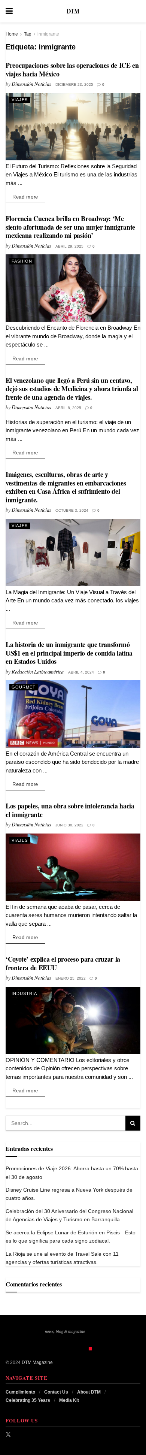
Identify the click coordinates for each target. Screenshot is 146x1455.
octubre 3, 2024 (71, 510)
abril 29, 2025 (69, 246)
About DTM (89, 1392)
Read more (28, 197)
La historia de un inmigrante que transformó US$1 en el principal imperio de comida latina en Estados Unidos (69, 652)
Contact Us (56, 1392)
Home (12, 34)
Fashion (22, 261)
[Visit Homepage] (73, 11)
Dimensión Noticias (31, 83)
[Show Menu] (9, 11)
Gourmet (24, 687)
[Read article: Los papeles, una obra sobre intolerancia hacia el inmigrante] (73, 867)
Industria (24, 993)
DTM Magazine (37, 1362)
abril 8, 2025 (68, 408)
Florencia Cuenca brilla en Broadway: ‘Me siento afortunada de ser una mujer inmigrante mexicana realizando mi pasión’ (70, 227)
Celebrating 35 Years (28, 1400)
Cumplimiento (20, 1392)
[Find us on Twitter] (8, 1434)
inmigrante (48, 34)
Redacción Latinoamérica (38, 671)
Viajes (20, 99)
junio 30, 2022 (69, 825)
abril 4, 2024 (81, 672)
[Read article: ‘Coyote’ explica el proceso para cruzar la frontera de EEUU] (73, 1020)
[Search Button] (136, 11)
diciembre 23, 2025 (74, 84)
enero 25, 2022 (70, 978)
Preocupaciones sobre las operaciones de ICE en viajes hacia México (72, 69)
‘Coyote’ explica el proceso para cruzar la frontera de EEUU (63, 963)
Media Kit (69, 1400)
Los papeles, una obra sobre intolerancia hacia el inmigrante (70, 810)
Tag (27, 34)
